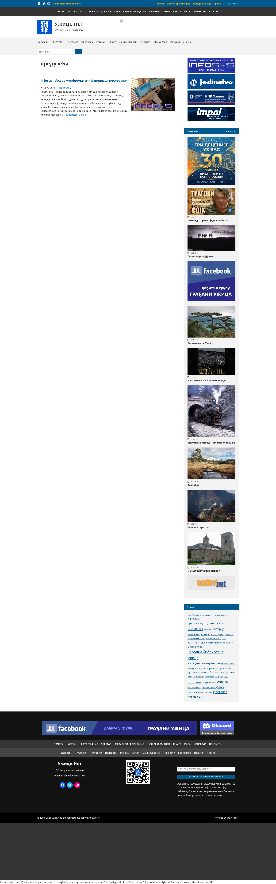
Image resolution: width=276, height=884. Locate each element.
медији (203, 642)
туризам (209, 682)
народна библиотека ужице (205, 654)
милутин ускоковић (220, 642)
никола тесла (227, 663)
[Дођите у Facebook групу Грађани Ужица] (119, 734)
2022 (189, 615)
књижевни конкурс (196, 638)
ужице (223, 682)
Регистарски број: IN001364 (69, 775)
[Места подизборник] (76, 11)
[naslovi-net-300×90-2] (211, 589)
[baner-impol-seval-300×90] (211, 120)
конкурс (205, 634)
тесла (198, 682)
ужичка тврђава (195, 692)
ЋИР (230, 3)
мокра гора (195, 647)
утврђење (208, 692)
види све (230, 131)
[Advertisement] (138, 851)
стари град (221, 676)
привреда (225, 668)
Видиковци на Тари (199, 343)
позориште (210, 668)
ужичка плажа (194, 687)
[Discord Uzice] (217, 734)
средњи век (209, 677)
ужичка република (213, 687)
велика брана (221, 615)
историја (218, 629)
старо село (191, 683)
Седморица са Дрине (200, 256)
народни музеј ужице (204, 663)
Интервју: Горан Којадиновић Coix (208, 220)
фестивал (220, 692)
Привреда (65, 87)
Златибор (193, 484)
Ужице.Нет (69, 24)
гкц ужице (193, 618)
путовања (193, 672)
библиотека (197, 615)
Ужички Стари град (199, 527)
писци (198, 668)
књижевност (213, 638)
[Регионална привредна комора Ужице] (211, 103)
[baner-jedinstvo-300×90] (211, 87)
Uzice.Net (56, 817)
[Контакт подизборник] (221, 11)
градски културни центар (206, 623)
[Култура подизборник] (64, 42)
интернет (208, 629)
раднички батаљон (209, 672)
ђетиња (193, 696)
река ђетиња (227, 672)
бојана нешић (208, 615)
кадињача (193, 634)
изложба (195, 628)
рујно (190, 677)
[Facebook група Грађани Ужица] (211, 300)
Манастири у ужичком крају (204, 570)
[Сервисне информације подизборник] (145, 11)
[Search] (78, 51)
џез (201, 696)
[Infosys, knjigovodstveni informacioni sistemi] (211, 71)
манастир (192, 642)
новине (191, 668)
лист (224, 639)
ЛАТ (236, 3)
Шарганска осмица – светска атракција (211, 442)
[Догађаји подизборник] (49, 42)
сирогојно (198, 676)
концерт (217, 634)
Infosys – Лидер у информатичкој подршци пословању (84, 80)
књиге (229, 634)
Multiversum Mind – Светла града (207, 380)
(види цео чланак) (76, 114)
